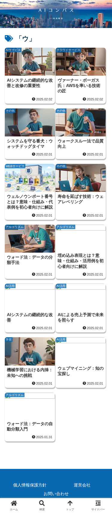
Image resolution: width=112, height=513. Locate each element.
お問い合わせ (56, 493)
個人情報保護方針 (30, 485)
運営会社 (82, 485)
